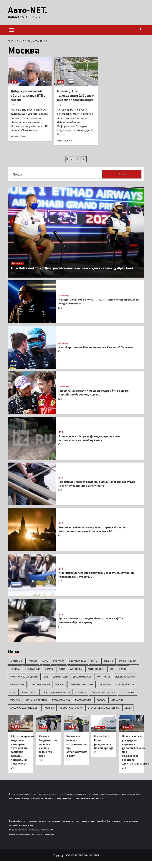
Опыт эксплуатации (81, 684)
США (12, 692)
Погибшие (105, 684)
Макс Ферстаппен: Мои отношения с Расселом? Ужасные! (95, 347)
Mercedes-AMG (77, 661)
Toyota (15, 669)
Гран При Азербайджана (24, 676)
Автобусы (76, 669)
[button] (11, 29)
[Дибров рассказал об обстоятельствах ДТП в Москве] (30, 71)
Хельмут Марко (61, 700)
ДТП (14, 82)
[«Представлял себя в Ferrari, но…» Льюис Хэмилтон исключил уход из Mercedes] (32, 301)
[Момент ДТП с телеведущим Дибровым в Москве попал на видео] (76, 71)
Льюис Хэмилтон (125, 676)
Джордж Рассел (82, 676)
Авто (62, 669)
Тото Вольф (127, 692)
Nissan (94, 661)
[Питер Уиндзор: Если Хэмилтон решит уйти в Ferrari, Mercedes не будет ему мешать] (32, 392)
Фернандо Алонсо (36, 700)
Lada (45, 661)
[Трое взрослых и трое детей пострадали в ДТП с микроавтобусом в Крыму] (32, 620)
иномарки (117, 700)
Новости (99, 727)
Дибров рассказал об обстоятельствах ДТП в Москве (28, 95)
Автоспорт (17, 263)
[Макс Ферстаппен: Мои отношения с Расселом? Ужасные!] (32, 347)
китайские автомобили (24, 708)
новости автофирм (71, 708)
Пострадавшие (125, 684)
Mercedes (58, 661)
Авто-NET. (27, 10)
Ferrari (33, 661)
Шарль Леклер (83, 700)
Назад (69, 159)
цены (128, 708)
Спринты (80, 692)
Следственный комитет (56, 692)
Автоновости (96, 669)
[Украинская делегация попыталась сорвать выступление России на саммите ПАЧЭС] (32, 575)
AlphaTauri (16, 661)
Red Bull (108, 661)
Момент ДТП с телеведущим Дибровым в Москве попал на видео (75, 95)
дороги (101, 700)
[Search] (140, 29)
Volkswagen (32, 669)
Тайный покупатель (103, 692)
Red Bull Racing (127, 661)
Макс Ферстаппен (40, 684)
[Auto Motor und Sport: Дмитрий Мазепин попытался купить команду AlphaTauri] (76, 232)
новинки (49, 708)
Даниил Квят (60, 676)
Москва (59, 684)
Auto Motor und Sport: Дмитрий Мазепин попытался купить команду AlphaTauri (72, 268)
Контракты (103, 676)
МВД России (17, 684)
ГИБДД (122, 669)
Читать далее (18, 136)
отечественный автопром (103, 708)
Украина (15, 700)
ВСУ (112, 669)
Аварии (49, 669)
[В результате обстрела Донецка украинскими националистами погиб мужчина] (32, 438)
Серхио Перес (29, 692)
